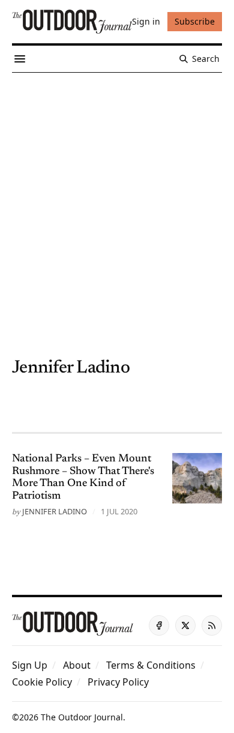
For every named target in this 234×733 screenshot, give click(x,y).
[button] (29, 665)
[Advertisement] (117, 196)
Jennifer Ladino (54, 511)
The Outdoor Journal (82, 717)
